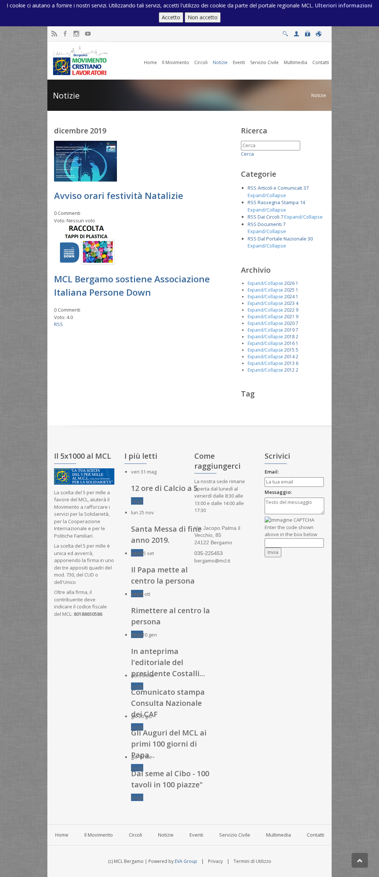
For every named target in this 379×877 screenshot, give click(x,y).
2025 (289, 290)
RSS (58, 324)
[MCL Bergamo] (80, 60)
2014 (289, 356)
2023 (289, 303)
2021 (289, 316)
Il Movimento (98, 834)
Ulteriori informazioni (343, 5)
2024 (289, 296)
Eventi (196, 834)
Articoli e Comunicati (280, 188)
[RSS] (54, 34)
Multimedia (278, 834)
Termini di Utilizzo (252, 861)
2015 (289, 350)
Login (307, 32)
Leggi (137, 501)
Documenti (270, 224)
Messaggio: (278, 492)
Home (61, 834)
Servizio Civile (234, 834)
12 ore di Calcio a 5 (164, 488)
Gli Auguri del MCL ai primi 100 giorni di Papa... (169, 744)
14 (302, 202)
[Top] (360, 860)
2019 (289, 330)
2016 (289, 343)
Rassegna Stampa (278, 202)
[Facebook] (65, 34)
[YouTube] (87, 34)
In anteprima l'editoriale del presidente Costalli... (168, 662)
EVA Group (186, 861)
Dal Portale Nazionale (282, 238)
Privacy (215, 861)
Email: (272, 471)
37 (306, 188)
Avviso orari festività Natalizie (118, 195)
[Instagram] (76, 34)
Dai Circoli (268, 216)
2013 (289, 363)
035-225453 (208, 553)
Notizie (318, 95)
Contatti (315, 834)
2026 (289, 283)
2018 (289, 336)
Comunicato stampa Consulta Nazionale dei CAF (168, 703)
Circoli (135, 834)
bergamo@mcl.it (212, 560)
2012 (289, 370)
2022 (289, 310)
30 (310, 238)
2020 (289, 323)
